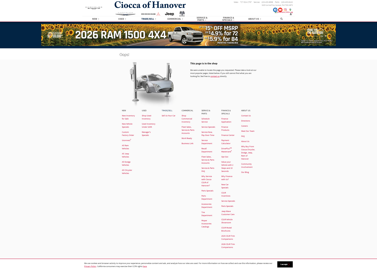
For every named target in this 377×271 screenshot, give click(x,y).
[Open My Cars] (290, 14)
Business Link (187, 143)
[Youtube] (280, 10)
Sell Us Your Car (168, 115)
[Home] (93, 6)
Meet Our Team (247, 131)
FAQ (243, 136)
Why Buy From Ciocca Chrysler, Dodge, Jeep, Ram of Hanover (248, 152)
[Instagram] (285, 10)
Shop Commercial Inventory (187, 118)
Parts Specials (207, 190)
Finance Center (227, 135)
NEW (94, 19)
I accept (283, 264)
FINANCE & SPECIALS (228, 19)
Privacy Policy (90, 266)
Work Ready (187, 138)
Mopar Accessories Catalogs (206, 223)
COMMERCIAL (174, 19)
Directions (245, 121)
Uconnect (126, 140)
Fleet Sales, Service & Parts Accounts (188, 130)
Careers (244, 126)
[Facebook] (275, 10)
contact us (215, 76)
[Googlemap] (290, 10)
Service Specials (208, 127)
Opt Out (224, 157)
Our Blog (245, 172)
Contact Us (246, 115)
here (145, 266)
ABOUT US (253, 19)
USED (121, 19)
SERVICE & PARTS (202, 19)
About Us (245, 141)
